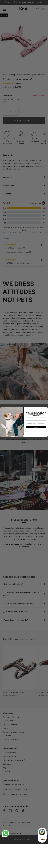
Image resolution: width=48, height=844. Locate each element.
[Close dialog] (46, 409)
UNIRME (36, 427)
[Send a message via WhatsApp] (5, 833)
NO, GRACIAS (36, 430)
